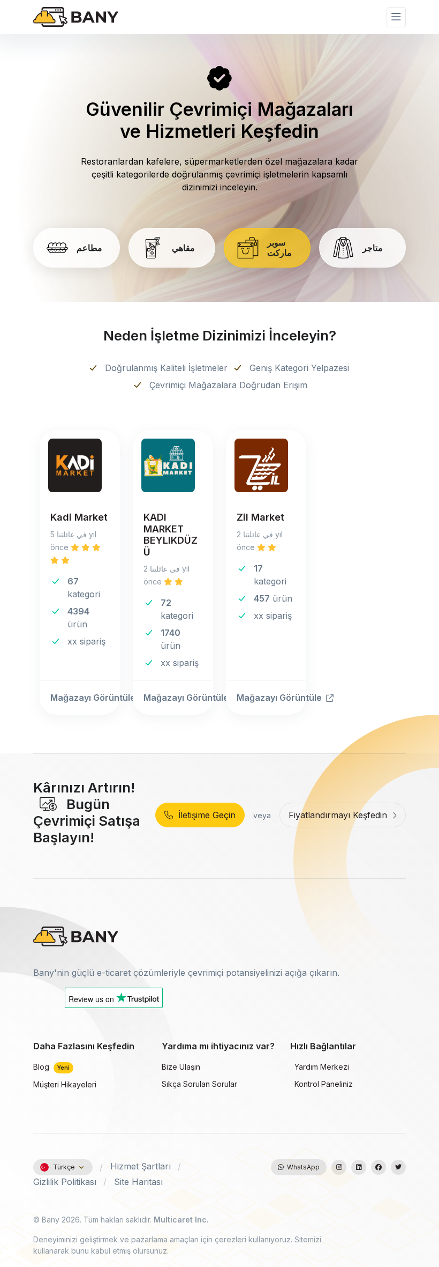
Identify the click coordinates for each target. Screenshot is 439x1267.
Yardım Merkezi (320, 1066)
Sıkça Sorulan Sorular (199, 1083)
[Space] (76, 935)
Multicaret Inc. (181, 1219)
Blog (51, 1066)
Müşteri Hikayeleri (64, 1084)
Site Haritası (138, 1181)
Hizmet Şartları (140, 1166)
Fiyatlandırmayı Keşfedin (339, 815)
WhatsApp (302, 1167)
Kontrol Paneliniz (322, 1083)
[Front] (76, 16)
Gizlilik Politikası (64, 1181)
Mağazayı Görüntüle (85, 697)
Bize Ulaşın (181, 1066)
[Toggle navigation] (396, 17)
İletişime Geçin (204, 815)
